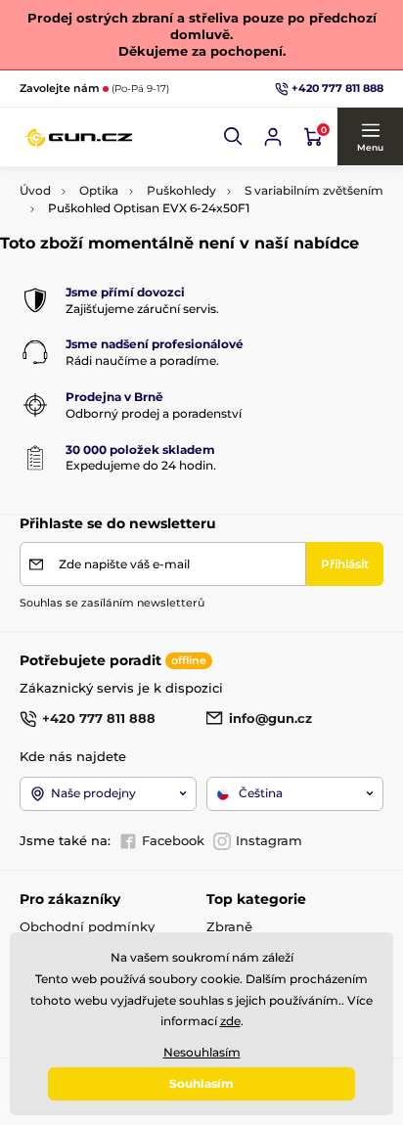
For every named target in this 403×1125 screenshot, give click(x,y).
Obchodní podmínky (87, 926)
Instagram (269, 840)
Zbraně (229, 926)
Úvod (35, 190)
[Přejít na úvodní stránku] (78, 137)
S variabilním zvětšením (314, 190)
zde (230, 1020)
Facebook (173, 840)
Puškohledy (181, 190)
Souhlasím (201, 1083)
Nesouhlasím (202, 1052)
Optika (98, 190)
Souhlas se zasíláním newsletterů (112, 602)
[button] (233, 137)
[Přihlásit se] (272, 137)
